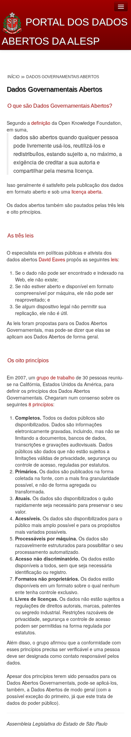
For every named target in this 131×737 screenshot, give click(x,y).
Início (13, 76)
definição (40, 122)
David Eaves (52, 259)
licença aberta (86, 191)
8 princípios (41, 404)
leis (114, 259)
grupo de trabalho (56, 377)
